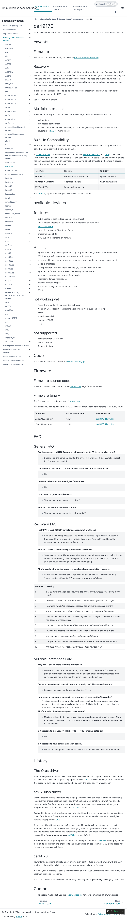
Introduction (10, 194)
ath (6, 92)
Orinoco (8, 233)
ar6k (7, 68)
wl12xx (8, 330)
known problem (43, 154)
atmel (7, 141)
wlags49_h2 (10, 338)
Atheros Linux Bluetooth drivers (15, 128)
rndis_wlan (9, 249)
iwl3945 (8, 186)
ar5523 (8, 64)
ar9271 (8, 80)
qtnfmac (8, 245)
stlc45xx (8, 302)
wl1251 (8, 326)
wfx (6, 314)
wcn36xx (9, 310)
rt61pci (8, 281)
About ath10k (10, 95)
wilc (6, 322)
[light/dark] (116, 12)
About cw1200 (11, 170)
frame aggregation (91, 154)
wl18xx (8, 334)
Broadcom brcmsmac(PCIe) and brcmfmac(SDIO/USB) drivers (16, 156)
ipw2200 (9, 182)
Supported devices (11, 33)
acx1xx (8, 44)
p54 (7, 241)
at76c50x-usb (11, 88)
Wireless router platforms (13, 364)
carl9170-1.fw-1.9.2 (105, 419)
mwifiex (8, 225)
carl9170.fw (10, 162)
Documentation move (12, 356)
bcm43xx (9, 149)
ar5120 (8, 60)
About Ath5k (10, 111)
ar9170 (8, 76)
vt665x (8, 306)
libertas (8, 206)
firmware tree (74, 401)
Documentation (9, 30)
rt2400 (8, 253)
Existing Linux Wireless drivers (13, 39)
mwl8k (8, 229)
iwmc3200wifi (11, 202)
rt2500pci (9, 261)
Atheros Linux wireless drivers (14, 135)
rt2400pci (9, 257)
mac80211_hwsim (12, 214)
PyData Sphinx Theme (108, 914)
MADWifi (8, 218)
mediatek (9, 222)
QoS (107, 154)
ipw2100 (8, 178)
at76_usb (9, 84)
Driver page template (14, 174)
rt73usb (8, 284)
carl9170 (9, 166)
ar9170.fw (9, 72)
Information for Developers (80, 8)
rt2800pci (9, 269)
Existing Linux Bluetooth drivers (16, 345)
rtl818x (8, 288)
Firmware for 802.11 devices (11, 351)
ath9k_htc (9, 123)
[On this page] (122, 8)
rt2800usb (9, 273)
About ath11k (10, 99)
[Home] (36, 19)
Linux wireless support (12, 26)
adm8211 (9, 48)
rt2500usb (9, 265)
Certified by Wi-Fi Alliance (13, 360)
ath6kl (7, 115)
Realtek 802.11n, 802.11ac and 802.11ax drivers (14, 295)
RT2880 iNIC (10, 277)
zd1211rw (9, 342)
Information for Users (42, 8)
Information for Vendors (60, 8)
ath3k (7, 107)
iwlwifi (7, 198)
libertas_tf (9, 210)
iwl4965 (8, 190)
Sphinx (19, 916)
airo (6, 56)
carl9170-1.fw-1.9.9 (105, 424)
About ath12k (10, 103)
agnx (7, 52)
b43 (7, 145)
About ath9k (10, 119)
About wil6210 (11, 318)
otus (7, 237)
